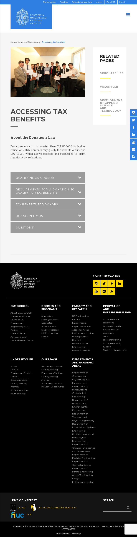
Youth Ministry (18, 393)
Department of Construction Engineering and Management (80, 377)
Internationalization (21, 316)
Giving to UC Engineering (29, 42)
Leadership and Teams (22, 340)
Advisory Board (18, 337)
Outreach (49, 359)
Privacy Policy (63, 533)
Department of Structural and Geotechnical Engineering (80, 391)
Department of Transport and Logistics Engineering (83, 417)
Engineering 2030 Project (20, 328)
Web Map (76, 533)
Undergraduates (49, 319)
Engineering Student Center (21, 375)
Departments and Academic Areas (81, 328)
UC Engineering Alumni (49, 378)
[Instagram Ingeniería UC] (96, 283)
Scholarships (111, 73)
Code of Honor (18, 333)
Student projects (19, 380)
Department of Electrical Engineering (83, 456)
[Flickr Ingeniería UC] (104, 291)
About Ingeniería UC (21, 313)
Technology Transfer (51, 366)
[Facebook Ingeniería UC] (111, 283)
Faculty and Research (82, 307)
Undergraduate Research (80, 338)
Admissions (47, 316)
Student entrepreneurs (114, 350)
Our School (20, 306)
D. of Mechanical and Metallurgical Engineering (83, 437)
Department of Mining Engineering (82, 470)
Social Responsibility (51, 383)
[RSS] (111, 291)
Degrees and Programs (51, 307)
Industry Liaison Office (52, 386)
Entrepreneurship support (112, 345)
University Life (22, 359)
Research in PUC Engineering (80, 345)
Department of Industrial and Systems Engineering (83, 427)
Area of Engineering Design (82, 477)
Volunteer (109, 86)
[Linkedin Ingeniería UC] (119, 283)
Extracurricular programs (111, 331)
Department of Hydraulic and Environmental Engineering (80, 405)
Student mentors (19, 390)
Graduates (46, 322)
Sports (14, 366)
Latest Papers (79, 322)
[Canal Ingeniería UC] (96, 291)
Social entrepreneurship (112, 338)
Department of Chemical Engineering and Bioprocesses (83, 447)
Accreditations (48, 326)
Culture (14, 369)
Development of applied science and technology (111, 105)
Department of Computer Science (81, 463)
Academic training (112, 326)
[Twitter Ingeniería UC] (104, 283)
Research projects (81, 350)
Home (13, 42)
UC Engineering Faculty (80, 318)
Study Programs (50, 329)
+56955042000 (68, 529)
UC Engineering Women (19, 385)
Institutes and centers (83, 333)
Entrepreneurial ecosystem (111, 321)
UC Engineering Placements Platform (52, 371)
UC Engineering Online (49, 335)
